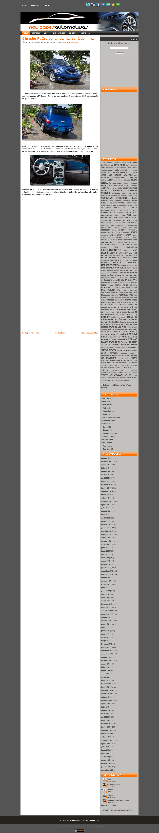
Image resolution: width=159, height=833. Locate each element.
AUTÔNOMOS (119, 175)
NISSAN (133, 272)
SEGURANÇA (122, 350)
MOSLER (117, 270)
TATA (108, 363)
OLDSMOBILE (133, 278)
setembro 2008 (107, 740)
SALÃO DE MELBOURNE (116, 329)
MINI (103, 268)
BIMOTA (104, 180)
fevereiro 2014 (106, 524)
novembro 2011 (107, 614)
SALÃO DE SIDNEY (130, 342)
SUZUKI (131, 360)
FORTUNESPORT (107, 220)
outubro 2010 (106, 657)
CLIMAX (125, 193)
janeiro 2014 (106, 528)
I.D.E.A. (135, 235)
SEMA (135, 351)
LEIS (135, 253)
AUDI (135, 172)
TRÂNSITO (105, 370)
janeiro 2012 (106, 607)
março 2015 (106, 481)
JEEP (115, 242)
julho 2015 (105, 468)
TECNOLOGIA (132, 363)
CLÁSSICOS (117, 193)
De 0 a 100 (107, 427)
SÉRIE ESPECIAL (111, 353)
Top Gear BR (108, 449)
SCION (130, 348)
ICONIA (105, 237)
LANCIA (128, 250)
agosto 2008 (106, 743)
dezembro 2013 (107, 531)
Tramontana (133, 368)
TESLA (104, 365)
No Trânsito (107, 442)
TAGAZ (103, 363)
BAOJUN (110, 177)
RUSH (129, 302)
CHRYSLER (67, 42)
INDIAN (112, 237)
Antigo (135, 168)
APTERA (104, 170)
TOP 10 (117, 365)
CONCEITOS (73, 33)
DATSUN (104, 203)
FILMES (134, 215)
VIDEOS (47, 33)
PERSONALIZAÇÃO (108, 283)
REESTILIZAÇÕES (126, 295)
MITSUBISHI (121, 267)
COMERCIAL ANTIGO (119, 196)
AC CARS (117, 163)
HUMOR (120, 235)
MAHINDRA (105, 260)
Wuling (124, 378)
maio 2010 (105, 674)
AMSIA (130, 168)
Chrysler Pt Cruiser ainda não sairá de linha (58, 38)
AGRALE (130, 163)
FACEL (112, 215)
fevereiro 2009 (106, 723)
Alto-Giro (106, 401)
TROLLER (123, 370)
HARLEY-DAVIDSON (131, 225)
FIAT (129, 215)
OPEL (103, 280)
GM (136, 220)
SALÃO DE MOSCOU (128, 332)
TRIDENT (112, 370)
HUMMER (113, 235)
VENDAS (121, 372)
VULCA (135, 375)
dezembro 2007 (107, 770)
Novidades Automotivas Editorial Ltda (84, 820)
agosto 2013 (106, 544)
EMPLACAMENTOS (110, 210)
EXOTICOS (130, 212)
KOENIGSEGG (127, 245)
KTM (135, 245)
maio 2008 (105, 753)
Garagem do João (110, 433)
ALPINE (111, 165)
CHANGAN (126, 188)
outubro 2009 (106, 697)
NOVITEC (104, 278)
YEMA (135, 378)
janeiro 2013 (106, 567)
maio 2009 (105, 713)
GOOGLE (109, 223)
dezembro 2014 (107, 491)
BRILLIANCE (118, 183)
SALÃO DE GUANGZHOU (111, 322)
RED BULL (115, 295)
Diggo (108, 779)
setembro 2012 (107, 581)
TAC (136, 360)
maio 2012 (105, 594)
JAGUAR (109, 242)
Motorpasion (108, 439)
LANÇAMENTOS (59, 33)
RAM (135, 292)
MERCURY (131, 265)
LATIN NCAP (124, 253)
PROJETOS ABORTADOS (122, 288)
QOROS (114, 292)
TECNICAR (123, 363)
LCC (131, 253)
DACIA (134, 198)
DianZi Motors (105, 205)
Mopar (104, 270)
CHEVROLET (120, 190)
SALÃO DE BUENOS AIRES (121, 309)
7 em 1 (104, 162)
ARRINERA (133, 170)
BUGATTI (105, 185)
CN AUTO (133, 193)
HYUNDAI (128, 234)
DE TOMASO (120, 203)
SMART (128, 355)
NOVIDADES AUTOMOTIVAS (126, 275)
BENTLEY (125, 177)
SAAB (104, 304)
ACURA (123, 162)
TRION (117, 370)
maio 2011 (105, 634)
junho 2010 (105, 670)
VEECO (103, 373)
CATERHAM (105, 188)
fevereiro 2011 (106, 644)
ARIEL (117, 170)
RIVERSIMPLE (120, 300)
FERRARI (123, 215)
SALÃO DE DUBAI (119, 317)
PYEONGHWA (106, 292)
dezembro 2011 (107, 611)
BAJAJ (104, 177)
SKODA (115, 355)
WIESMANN (113, 378)
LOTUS (104, 258)
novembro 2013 (107, 534)
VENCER (115, 373)
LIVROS (130, 255)
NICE (122, 273)
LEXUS (104, 255)
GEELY (131, 220)
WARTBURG (105, 378)
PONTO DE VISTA (130, 285)
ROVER (124, 302)
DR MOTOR (107, 208)
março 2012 (106, 601)
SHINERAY (133, 353)
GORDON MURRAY (119, 223)
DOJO (135, 205)
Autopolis (107, 408)
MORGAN (110, 270)
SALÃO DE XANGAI (128, 344)
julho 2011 (105, 627)
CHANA (120, 188)
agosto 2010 (106, 664)
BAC (135, 175)
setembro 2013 (107, 541)
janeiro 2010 (106, 687)
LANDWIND (114, 253)
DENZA (134, 203)
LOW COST (112, 258)
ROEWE (128, 300)
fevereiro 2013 (106, 564)
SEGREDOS (36, 33)
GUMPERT (105, 225)
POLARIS (111, 285)
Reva (132, 298)
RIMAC (104, 300)
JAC (103, 242)
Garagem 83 (107, 430)
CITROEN (106, 192)
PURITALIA (133, 290)
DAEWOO (105, 201)
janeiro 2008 (106, 767)
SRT (103, 358)
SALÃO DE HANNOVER (129, 322)
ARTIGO (104, 173)
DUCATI (118, 208)
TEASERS (115, 363)
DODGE (130, 205)
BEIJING (117, 177)
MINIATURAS (110, 268)
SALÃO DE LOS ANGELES (119, 327)
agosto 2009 (106, 703)
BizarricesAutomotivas (111, 417)
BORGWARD (119, 180)
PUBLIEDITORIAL (115, 290)
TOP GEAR (125, 365)
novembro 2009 (107, 693)
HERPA (115, 230)
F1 (136, 212)
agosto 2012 (106, 584)
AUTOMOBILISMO (107, 175)
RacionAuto (107, 446)
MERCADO (75, 42)
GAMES (125, 220)
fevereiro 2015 (106, 484)
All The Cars (108, 398)
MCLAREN (120, 263)
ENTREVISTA (125, 210)
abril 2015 (105, 478)
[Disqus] (60, 233)
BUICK (111, 185)
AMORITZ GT (111, 168)
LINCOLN (124, 255)
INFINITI (120, 237)
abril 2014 (105, 518)
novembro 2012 (107, 574)
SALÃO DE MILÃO (131, 329)
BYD (116, 186)
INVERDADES (106, 240)
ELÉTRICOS (132, 207)
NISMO (127, 273)
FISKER (121, 218)
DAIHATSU (127, 200)
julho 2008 (105, 747)
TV (129, 370)
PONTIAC (119, 285)
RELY (135, 295)
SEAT (135, 347)
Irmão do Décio (109, 436)
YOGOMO (104, 380)
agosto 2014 (106, 504)
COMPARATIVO (132, 196)
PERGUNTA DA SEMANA (127, 280)
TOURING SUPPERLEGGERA (111, 368)
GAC (120, 220)
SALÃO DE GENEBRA (126, 319)
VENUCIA (128, 373)
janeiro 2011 (106, 647)
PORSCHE (106, 287)
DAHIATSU (119, 201)
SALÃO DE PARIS (119, 336)
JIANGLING (128, 242)
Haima (113, 225)
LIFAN (110, 255)
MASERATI (115, 260)
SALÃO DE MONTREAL (110, 332)
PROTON (134, 288)
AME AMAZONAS (131, 165)
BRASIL (107, 182)
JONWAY (134, 242)
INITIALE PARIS (131, 237)
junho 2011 (105, 630)
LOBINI (135, 255)
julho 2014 (105, 508)
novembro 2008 (107, 733)
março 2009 (106, 720)
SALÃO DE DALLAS (118, 315)
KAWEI (113, 245)
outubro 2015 (106, 458)
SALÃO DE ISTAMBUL (108, 324)
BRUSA (127, 183)
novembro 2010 (107, 654)
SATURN (118, 348)
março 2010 (106, 680)
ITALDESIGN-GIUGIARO (124, 240)
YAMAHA (130, 378)
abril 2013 (105, 557)
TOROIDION (133, 365)
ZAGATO (110, 380)
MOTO (123, 270)
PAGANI (115, 280)
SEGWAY (130, 351)
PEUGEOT (120, 282)
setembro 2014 (107, 501)
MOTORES (130, 270)
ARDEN (111, 170)
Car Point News (109, 420)
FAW (117, 215)
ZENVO (116, 380)
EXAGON (122, 213)
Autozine (106, 414)
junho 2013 (105, 551)
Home (24, 5)
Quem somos (35, 5)
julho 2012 (105, 587)
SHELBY (125, 353)
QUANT (121, 292)
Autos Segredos (109, 411)
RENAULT (106, 297)
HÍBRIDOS (122, 230)
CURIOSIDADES (124, 198)
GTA (136, 223)
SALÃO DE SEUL (116, 342)
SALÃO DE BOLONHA (120, 307)
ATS (130, 173)
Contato (48, 5)
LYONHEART (121, 258)
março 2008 (106, 760)
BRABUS (134, 180)
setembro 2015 (107, 461)
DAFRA (112, 200)
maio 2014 (105, 514)
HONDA (133, 232)
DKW (125, 205)
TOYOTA (125, 367)
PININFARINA (132, 283)
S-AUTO (134, 302)
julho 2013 (105, 547)
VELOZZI (109, 373)
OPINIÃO (109, 280)
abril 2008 (105, 757)
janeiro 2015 (106, 488)
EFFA (125, 208)
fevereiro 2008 (106, 763)
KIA (118, 244)
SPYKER (134, 356)
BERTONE (133, 177)
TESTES (110, 365)
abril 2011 (105, 637)
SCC (122, 348)
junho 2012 (105, 591)
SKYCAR (122, 356)
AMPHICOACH (122, 168)
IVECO (135, 240)
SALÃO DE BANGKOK (118, 305)
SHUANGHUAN (106, 356)
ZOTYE (121, 380)
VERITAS (134, 373)
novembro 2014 (107, 494)
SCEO (126, 348)
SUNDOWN (105, 360)
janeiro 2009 (106, 727)
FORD (134, 217)
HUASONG (105, 235)
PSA (104, 290)
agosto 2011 (106, 624)
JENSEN (121, 242)
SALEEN (104, 348)
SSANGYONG (112, 358)
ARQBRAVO (125, 170)
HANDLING (120, 225)
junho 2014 (105, 511)
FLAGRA (128, 218)
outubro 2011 (106, 617)
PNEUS (104, 285)
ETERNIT (134, 210)
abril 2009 (105, 717)
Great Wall (130, 223)
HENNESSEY (106, 230)
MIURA (129, 268)
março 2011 (106, 640)
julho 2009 (105, 707)
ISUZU (113, 240)
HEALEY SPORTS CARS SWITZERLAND (122, 227)
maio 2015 (105, 474)
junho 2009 (105, 710)
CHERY (106, 190)
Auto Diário (107, 404)
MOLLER (134, 268)
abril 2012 (105, 597)
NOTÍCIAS (111, 275)
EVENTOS (114, 212)
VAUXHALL (133, 370)
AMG (103, 167)
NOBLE (104, 275)
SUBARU (134, 358)
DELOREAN (129, 203)
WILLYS (119, 378)
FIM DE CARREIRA (109, 218)
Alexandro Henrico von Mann (117, 800)
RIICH (135, 298)
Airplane (109, 789)
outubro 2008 (106, 737)
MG (136, 265)
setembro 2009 (107, 700)
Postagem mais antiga (89, 333)
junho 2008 (105, 750)
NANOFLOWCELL (113, 273)
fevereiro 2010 (106, 684)
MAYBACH (133, 260)
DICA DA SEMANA (116, 205)
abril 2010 (105, 677)
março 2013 (106, 561)
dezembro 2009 (107, 690)
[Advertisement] (67, 347)
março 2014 (106, 521)
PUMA (126, 290)
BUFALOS (134, 183)
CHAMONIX (113, 188)
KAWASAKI (105, 245)
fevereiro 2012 (106, 604)
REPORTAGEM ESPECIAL (120, 298)
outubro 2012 (106, 577)
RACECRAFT (129, 292)
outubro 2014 (106, 498)
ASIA (110, 173)
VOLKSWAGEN (117, 375)
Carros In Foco (109, 423)
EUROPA (105, 212)
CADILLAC (122, 185)
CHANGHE (133, 188)
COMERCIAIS (106, 196)
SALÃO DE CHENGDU (119, 312)
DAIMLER (134, 201)
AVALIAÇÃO (129, 175)
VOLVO (129, 375)
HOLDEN (126, 232)
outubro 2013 (106, 537)
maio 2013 (105, 554)
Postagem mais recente (31, 333)
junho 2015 (105, 471)
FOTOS (115, 220)
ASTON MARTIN (121, 172)
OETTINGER (124, 278)
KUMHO (107, 247)
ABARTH (110, 163)
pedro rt (109, 795)
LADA (120, 247)
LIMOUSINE (117, 255)
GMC (103, 223)
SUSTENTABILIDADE (118, 360)
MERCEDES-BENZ (109, 265)
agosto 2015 (106, 465)
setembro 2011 (107, 620)
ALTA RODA (85, 33)
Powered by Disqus (108, 805)
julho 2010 (105, 667)
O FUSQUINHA (114, 278)
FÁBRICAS (105, 215)
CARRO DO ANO (131, 186)
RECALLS (106, 294)
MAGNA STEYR (131, 258)
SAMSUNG (111, 348)
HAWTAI (104, 227)
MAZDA (107, 263)
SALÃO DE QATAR (115, 339)
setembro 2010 (107, 660)
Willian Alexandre (113, 784)
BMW (111, 179)
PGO (126, 283)
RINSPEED (111, 300)
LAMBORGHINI (131, 247)
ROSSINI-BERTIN (114, 302)
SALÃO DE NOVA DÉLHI (111, 334)
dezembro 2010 (107, 650)
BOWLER (127, 180)
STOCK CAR (125, 358)
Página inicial (60, 333)
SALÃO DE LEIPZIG (123, 324)
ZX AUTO (127, 380)
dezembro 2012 (107, 571)
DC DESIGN (111, 203)
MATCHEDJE (125, 260)
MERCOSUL (122, 265)
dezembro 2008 (107, 730)
